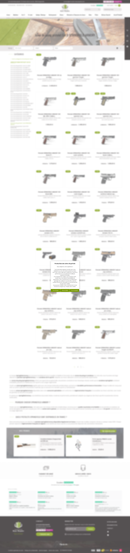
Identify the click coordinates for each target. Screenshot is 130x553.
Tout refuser (55, 290)
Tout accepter (74, 290)
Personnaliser (65, 290)
